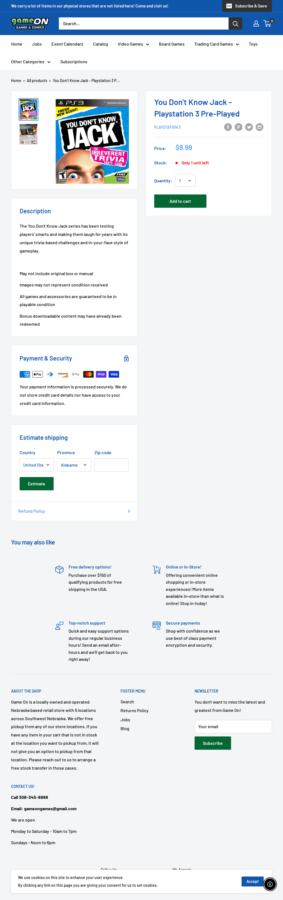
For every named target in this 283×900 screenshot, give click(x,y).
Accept (253, 881)
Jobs (37, 43)
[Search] (235, 23)
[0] (267, 23)
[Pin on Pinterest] (238, 126)
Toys (253, 43)
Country (27, 452)
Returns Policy (134, 710)
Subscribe (213, 743)
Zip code (103, 452)
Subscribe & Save (251, 5)
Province (66, 452)
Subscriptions (73, 61)
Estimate (36, 483)
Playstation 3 (167, 127)
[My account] (256, 23)
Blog (124, 728)
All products (37, 80)
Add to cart (180, 201)
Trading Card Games (213, 43)
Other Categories (27, 61)
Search (127, 701)
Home (16, 43)
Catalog (100, 43)
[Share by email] (259, 126)
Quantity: (163, 180)
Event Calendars (67, 43)
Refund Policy (31, 511)
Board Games (172, 43)
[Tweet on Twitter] (249, 126)
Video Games (130, 43)
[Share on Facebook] (228, 126)
